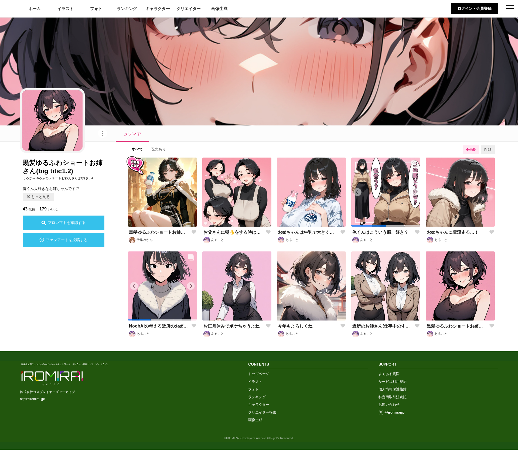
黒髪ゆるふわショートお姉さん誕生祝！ (159, 232)
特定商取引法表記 (393, 397)
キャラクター (158, 8)
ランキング (127, 8)
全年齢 (471, 150)
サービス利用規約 (393, 382)
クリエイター (188, 8)
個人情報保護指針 (393, 389)
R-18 (488, 150)
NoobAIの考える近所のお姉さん (159, 326)
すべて (137, 149)
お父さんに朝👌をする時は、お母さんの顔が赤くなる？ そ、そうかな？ (233, 232)
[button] (368, 226)
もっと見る (40, 197)
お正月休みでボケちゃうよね (231, 326)
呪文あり (158, 149)
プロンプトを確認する (67, 222)
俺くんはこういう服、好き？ (380, 232)
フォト (96, 8)
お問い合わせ (389, 405)
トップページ (258, 374)
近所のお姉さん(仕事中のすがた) (382, 326)
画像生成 (219, 8)
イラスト (65, 8)
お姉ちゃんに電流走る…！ (453, 232)
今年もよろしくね (295, 326)
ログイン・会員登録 (475, 8)
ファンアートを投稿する (66, 240)
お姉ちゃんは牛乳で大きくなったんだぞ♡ (308, 232)
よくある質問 (389, 374)
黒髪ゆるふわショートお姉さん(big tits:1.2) (457, 326)
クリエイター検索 (262, 412)
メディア (132, 134)
